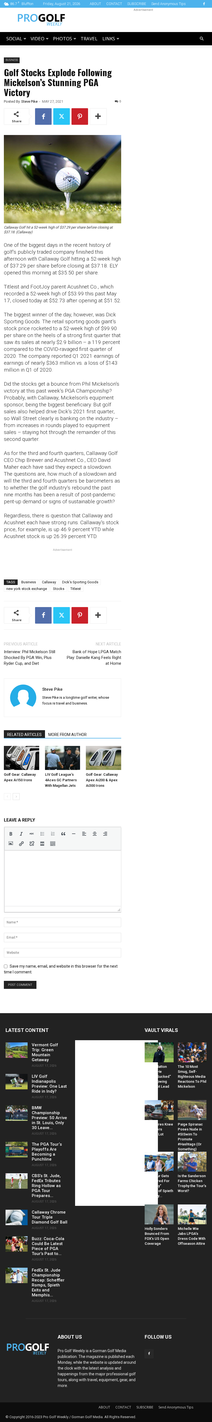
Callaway (49, 582)
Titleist (75, 589)
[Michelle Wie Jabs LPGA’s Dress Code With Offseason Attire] (192, 1214)
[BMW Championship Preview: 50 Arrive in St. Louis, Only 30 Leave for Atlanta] (17, 1113)
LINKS (108, 38)
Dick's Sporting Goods (80, 582)
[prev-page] (7, 796)
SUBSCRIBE (136, 4)
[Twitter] (61, 116)
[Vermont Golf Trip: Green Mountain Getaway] (17, 1050)
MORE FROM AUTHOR (67, 734)
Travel (89, 38)
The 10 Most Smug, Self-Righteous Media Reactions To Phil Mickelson (192, 1076)
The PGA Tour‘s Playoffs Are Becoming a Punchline (47, 1152)
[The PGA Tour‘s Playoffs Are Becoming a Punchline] (17, 1149)
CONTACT (114, 4)
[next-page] (16, 796)
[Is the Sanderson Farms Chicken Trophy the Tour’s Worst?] (192, 1162)
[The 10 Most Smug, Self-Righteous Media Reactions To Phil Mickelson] (192, 1052)
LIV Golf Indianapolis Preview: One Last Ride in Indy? (49, 1084)
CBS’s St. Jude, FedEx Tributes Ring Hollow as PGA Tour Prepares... (46, 1185)
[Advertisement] (143, 20)
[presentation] (10, 833)
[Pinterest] (79, 116)
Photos (62, 38)
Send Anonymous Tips (168, 4)
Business (12, 60)
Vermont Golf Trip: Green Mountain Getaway (45, 1052)
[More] (98, 116)
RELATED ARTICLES (24, 734)
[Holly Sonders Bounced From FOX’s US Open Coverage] (159, 1214)
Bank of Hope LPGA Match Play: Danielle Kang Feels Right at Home (94, 657)
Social (14, 38)
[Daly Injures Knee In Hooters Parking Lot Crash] (159, 1110)
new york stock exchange (26, 589)
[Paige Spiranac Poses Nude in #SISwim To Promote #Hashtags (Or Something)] (192, 1110)
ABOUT (95, 4)
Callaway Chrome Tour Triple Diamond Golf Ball (49, 1217)
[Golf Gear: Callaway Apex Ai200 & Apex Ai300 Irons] (103, 758)
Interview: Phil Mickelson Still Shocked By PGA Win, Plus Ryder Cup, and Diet (29, 657)
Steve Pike (29, 101)
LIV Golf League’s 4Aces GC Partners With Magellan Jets (61, 780)
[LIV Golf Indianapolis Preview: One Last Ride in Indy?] (17, 1081)
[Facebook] (204, 4)
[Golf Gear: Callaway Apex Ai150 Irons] (21, 758)
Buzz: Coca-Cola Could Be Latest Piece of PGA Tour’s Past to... (48, 1246)
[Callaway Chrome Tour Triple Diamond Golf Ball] (17, 1217)
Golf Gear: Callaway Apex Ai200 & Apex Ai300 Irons (102, 780)
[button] (201, 38)
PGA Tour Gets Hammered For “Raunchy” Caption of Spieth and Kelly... (159, 1186)
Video (37, 38)
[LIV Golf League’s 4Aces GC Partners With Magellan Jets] (62, 758)
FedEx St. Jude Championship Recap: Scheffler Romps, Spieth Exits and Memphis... (48, 1282)
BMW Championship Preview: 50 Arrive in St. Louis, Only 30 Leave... (49, 1117)
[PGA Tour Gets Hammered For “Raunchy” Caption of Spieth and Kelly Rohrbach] (159, 1162)
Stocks (58, 589)
